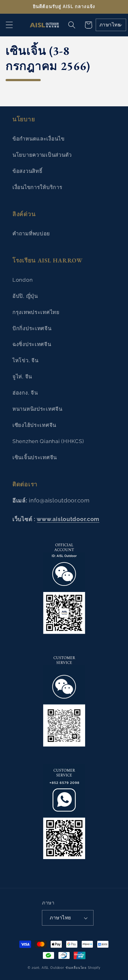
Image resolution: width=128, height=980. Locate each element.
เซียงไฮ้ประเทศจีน (34, 425)
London (22, 280)
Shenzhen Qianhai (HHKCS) (48, 441)
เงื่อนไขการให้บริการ (37, 187)
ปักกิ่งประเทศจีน (32, 328)
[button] (9, 25)
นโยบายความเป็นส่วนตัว (42, 155)
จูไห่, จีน (22, 376)
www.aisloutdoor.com (68, 519)
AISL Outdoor (53, 967)
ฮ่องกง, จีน (25, 393)
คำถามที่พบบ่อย (31, 233)
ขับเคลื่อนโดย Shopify (83, 967)
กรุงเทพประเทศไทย (36, 312)
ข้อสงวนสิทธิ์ (27, 171)
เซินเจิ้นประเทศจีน (34, 457)
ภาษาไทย (110, 25)
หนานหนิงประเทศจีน (37, 409)
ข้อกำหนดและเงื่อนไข (38, 139)
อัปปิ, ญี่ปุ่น (25, 296)
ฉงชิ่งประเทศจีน (31, 344)
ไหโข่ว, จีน (25, 360)
